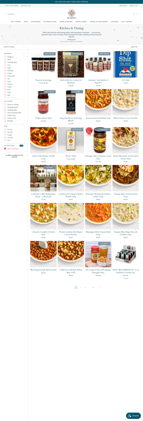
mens (9, 60)
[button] (26, 21)
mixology (10, 70)
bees (9, 90)
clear (21, 145)
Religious (10, 57)
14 (93, 287)
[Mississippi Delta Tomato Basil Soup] (98, 216)
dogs (9, 68)
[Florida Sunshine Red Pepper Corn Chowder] (71, 216)
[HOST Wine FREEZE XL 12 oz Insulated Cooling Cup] (125, 254)
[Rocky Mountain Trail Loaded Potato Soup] (125, 140)
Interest (8, 54)
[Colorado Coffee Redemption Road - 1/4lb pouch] (43, 178)
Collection (9, 146)
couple (9, 135)
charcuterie (11, 76)
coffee (9, 87)
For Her (9, 129)
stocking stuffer (12, 107)
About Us (134, 5)
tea (8, 79)
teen (9, 140)
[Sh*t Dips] (125, 64)
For (5, 126)
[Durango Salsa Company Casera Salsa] (98, 140)
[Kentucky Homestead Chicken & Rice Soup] (98, 178)
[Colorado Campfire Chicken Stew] (43, 216)
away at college (13, 105)
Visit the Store (11, 5)
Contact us (26, 5)
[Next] (99, 287)
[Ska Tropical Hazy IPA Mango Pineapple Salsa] (98, 254)
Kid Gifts (10, 138)
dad (8, 95)
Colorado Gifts (12, 62)
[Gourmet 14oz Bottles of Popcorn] (98, 64)
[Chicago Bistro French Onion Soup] (125, 178)
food (9, 81)
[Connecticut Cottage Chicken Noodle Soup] (71, 178)
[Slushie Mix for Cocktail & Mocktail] (71, 64)
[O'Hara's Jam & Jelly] (43, 102)
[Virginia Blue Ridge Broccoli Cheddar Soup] (125, 216)
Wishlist (123, 5)
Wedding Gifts (12, 110)
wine (9, 92)
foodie (9, 73)
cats (8, 65)
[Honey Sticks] (71, 140)
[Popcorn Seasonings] (43, 64)
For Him (10, 132)
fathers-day (11, 115)
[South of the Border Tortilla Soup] (43, 140)
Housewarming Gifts (14, 113)
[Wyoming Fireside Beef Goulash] (43, 254)
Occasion (8, 101)
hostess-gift (11, 118)
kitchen (9, 84)
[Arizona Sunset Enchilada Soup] (98, 102)
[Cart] (137, 14)
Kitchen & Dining (13, 149)
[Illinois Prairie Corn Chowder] (125, 102)
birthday (10, 121)
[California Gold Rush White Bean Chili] (71, 254)
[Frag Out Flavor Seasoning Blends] (71, 102)
